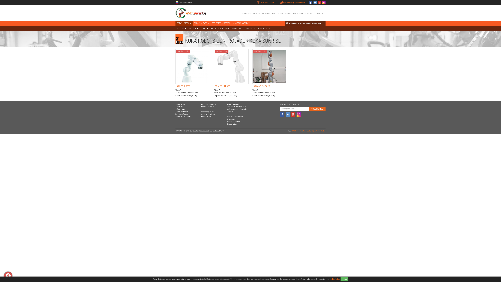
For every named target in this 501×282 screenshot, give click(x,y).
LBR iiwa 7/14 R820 (261, 86)
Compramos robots (241, 23)
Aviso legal (230, 119)
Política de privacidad (235, 117)
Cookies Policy (335, 279)
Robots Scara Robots (182, 116)
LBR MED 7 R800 (182, 86)
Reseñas (288, 13)
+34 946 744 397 (268, 2)
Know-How (266, 13)
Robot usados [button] (183, 23)
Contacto (319, 13)
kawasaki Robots (181, 114)
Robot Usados (206, 117)
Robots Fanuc (180, 109)
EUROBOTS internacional (303, 13)
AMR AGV (193, 28)
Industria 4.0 (249, 28)
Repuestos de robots (221, 23)
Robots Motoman (181, 112)
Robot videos (277, 13)
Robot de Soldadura (220, 28)
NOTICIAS (181, 28)
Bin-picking (236, 28)
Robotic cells (264, 28)
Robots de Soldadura (208, 104)
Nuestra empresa (244, 13)
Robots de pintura (207, 107)
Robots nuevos (201, 23)
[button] (183, 2)
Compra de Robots (208, 114)
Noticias (256, 13)
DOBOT (204, 28)
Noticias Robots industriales (237, 109)
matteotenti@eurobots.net (294, 2)
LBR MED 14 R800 (222, 86)
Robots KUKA (180, 104)
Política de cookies (233, 121)
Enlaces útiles (232, 124)
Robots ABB (179, 107)
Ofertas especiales (207, 112)
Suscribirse (317, 109)
